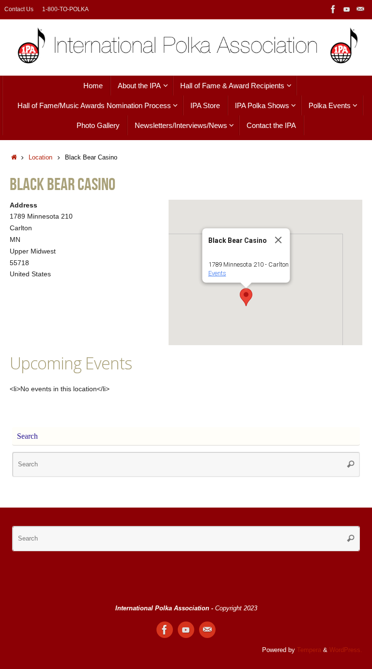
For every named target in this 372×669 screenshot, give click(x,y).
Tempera (309, 650)
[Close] (278, 240)
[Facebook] (333, 9)
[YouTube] (347, 9)
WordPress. (345, 650)
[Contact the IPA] (360, 9)
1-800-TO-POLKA (65, 9)
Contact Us (18, 9)
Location (40, 157)
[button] (246, 297)
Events (217, 273)
